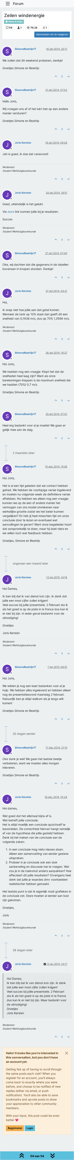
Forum (18, 3)
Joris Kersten (23, 142)
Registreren (15, 1128)
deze (10, 211)
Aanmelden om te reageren (52, 34)
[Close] (66, 1053)
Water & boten (15, 21)
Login (30, 1128)
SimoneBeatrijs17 (25, 48)
